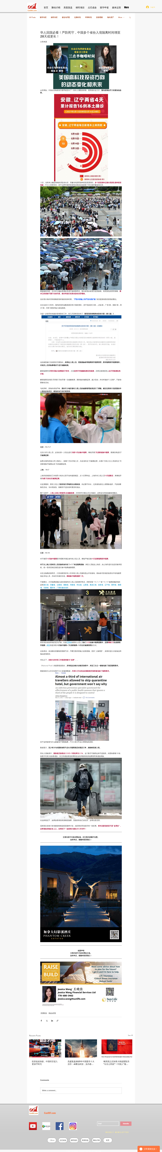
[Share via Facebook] (41, 1021)
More (120, 17)
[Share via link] (57, 1021)
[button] (130, 17)
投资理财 (99, 17)
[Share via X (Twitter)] (47, 1021)
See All (130, 1035)
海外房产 (110, 17)
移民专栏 (54, 17)
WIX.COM (98, 1151)
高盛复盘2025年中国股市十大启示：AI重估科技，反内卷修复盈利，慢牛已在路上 (81, 1062)
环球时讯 (88, 17)
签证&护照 (66, 17)
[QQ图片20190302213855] (73, 1126)
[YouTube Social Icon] (33, 1126)
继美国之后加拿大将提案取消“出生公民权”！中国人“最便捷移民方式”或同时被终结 (116, 1062)
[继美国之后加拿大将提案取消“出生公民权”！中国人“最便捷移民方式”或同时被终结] (117, 1048)
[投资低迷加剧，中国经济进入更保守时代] (45, 1048)
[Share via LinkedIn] (52, 1021)
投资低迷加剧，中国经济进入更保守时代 (45, 1062)
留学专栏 (43, 17)
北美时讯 (77, 17)
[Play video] (81, 66)
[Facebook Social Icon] (59, 1126)
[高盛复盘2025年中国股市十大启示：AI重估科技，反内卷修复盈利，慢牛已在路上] (81, 1048)
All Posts (32, 17)
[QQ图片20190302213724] (46, 1126)
